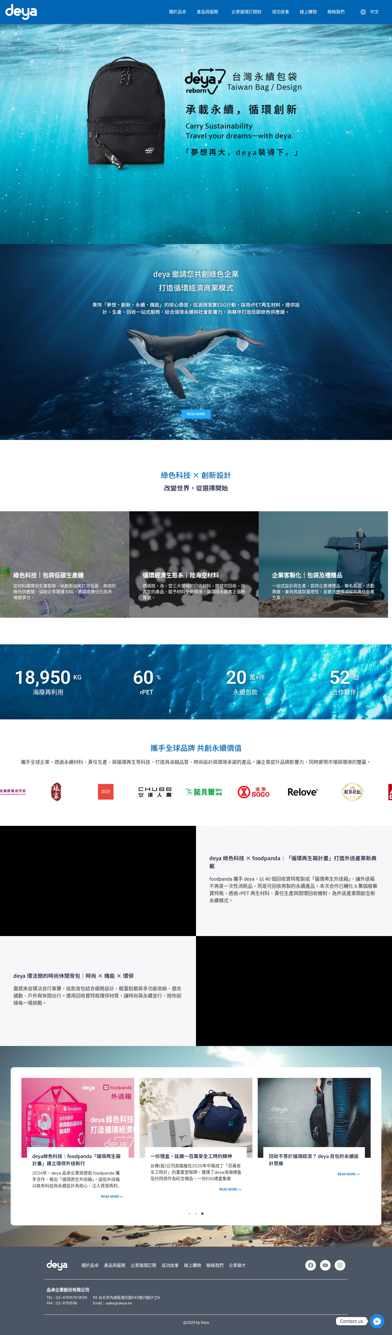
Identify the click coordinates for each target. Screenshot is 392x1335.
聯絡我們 (336, 11)
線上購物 (308, 11)
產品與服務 (207, 11)
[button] (190, 1214)
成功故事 (280, 11)
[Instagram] (340, 1265)
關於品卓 (177, 11)
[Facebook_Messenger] (377, 1321)
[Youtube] (325, 1265)
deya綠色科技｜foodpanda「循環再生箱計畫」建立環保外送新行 (313, 1159)
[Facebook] (310, 1265)
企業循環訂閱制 (246, 11)
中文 (372, 11)
